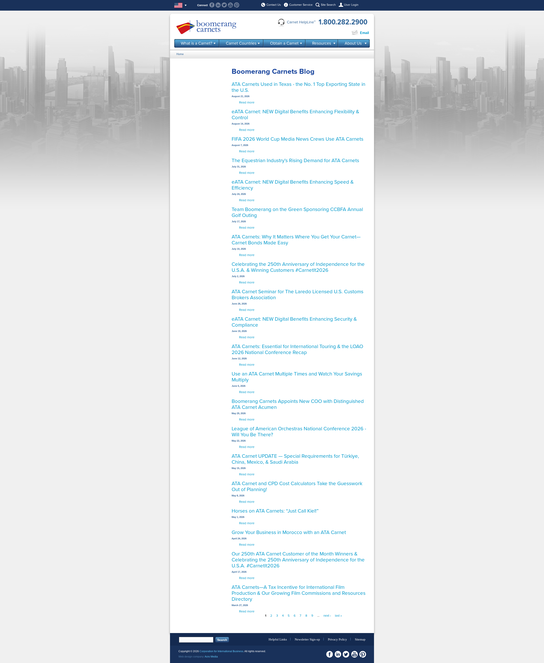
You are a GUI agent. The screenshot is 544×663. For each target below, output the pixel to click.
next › (327, 616)
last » (338, 616)
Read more (246, 102)
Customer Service (301, 5)
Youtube (230, 5)
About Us (353, 43)
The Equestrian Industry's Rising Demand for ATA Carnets (295, 160)
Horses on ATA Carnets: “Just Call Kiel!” (275, 511)
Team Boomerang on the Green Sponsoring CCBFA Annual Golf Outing (297, 212)
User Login (351, 5)
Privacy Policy (337, 639)
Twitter (224, 5)
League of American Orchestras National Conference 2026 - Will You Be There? (299, 432)
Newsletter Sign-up (307, 639)
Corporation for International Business (221, 651)
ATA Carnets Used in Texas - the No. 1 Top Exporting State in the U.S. (298, 87)
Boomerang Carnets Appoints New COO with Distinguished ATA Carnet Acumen (298, 404)
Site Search (328, 5)
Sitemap (360, 639)
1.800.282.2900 (343, 22)
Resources (321, 43)
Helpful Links (278, 639)
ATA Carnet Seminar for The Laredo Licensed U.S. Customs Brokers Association (297, 295)
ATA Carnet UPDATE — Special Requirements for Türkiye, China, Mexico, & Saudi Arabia (295, 459)
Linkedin (218, 5)
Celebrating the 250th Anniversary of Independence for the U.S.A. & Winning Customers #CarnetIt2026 (298, 267)
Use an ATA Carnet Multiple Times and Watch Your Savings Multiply (297, 377)
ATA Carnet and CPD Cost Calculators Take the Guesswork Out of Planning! (297, 486)
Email (364, 33)
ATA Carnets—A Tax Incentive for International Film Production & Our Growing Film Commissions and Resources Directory (299, 593)
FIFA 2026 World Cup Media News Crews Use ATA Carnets (297, 139)
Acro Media (211, 656)
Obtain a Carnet (284, 43)
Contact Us (273, 5)
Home (180, 54)
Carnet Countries (241, 43)
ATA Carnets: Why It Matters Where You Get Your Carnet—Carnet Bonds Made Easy (296, 240)
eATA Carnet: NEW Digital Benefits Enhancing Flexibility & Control (295, 115)
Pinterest (236, 5)
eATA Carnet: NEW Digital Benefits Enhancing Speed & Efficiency (293, 185)
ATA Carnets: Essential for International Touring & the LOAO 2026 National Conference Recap (297, 349)
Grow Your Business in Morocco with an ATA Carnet (289, 532)
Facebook (212, 5)
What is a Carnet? (196, 43)
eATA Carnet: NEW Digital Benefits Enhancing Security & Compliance (294, 322)
